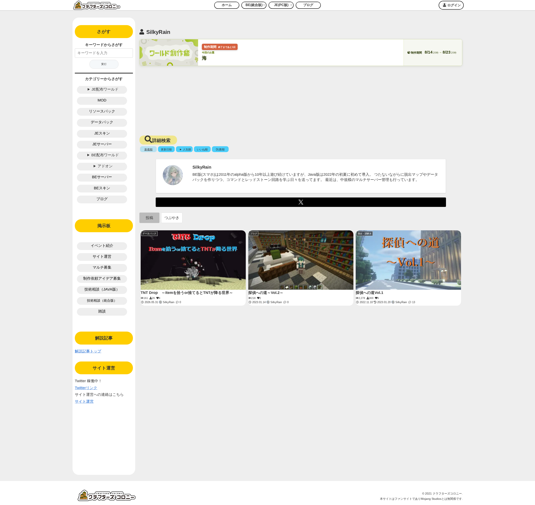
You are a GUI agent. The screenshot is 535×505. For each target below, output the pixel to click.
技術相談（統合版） (102, 300)
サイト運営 (102, 256)
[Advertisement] (300, 99)
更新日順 (166, 149)
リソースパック (102, 111)
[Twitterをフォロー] (301, 202)
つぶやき (171, 218)
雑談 (102, 311)
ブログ (102, 199)
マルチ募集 (102, 267)
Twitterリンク (86, 388)
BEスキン (102, 188)
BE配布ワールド (105, 155)
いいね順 (202, 149)
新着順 (148, 149)
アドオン (105, 166)
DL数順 (220, 149)
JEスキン (102, 133)
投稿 (149, 218)
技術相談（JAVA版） (102, 289)
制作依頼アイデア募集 (102, 278)
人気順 (187, 149)
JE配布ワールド (105, 89)
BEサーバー (102, 177)
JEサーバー (102, 144)
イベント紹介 (102, 246)
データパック (102, 122)
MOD (102, 100)
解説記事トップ (88, 351)
